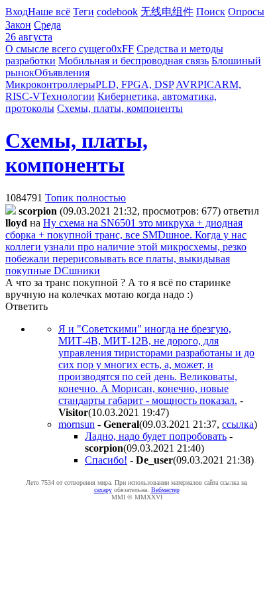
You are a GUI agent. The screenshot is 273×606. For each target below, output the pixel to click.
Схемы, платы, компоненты (120, 108)
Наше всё (49, 11)
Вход (16, 11)
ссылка (238, 424)
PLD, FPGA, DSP (134, 84)
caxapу (103, 489)
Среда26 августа (33, 30)
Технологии (67, 96)
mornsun (76, 424)
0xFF (122, 48)
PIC (205, 84)
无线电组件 (166, 11)
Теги (83, 11)
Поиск (210, 11)
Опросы (246, 11)
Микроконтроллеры (50, 84)
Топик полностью (85, 197)
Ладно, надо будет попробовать (156, 436)
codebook (117, 11)
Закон (18, 24)
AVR (186, 84)
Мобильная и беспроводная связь (133, 60)
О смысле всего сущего (58, 48)
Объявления (61, 72)
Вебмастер (165, 489)
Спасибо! (106, 460)
